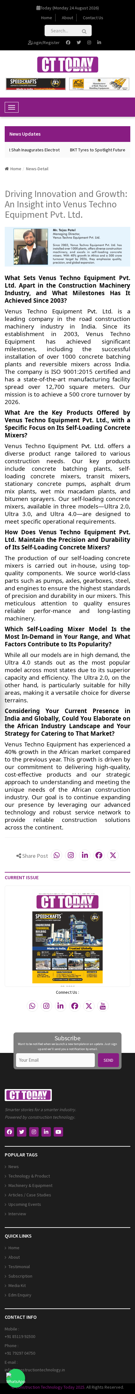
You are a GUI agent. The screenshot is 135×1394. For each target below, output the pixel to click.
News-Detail (37, 168)
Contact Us (93, 17)
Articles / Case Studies (29, 1195)
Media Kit (17, 1285)
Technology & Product (29, 1176)
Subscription (20, 1276)
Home (46, 17)
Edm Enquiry (19, 1295)
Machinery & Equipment (30, 1185)
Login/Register (46, 42)
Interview (17, 1214)
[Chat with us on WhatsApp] (15, 1378)
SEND (108, 1060)
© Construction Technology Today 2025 (47, 1387)
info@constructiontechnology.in (35, 1370)
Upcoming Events (24, 1204)
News (13, 1166)
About (67, 17)
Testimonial (19, 1266)
